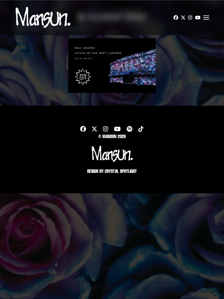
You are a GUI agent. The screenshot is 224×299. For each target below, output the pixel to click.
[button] (206, 17)
